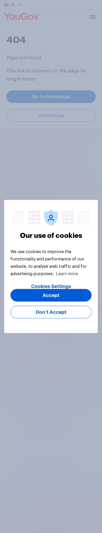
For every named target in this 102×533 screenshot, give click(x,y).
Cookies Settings (51, 286)
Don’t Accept (51, 312)
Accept (51, 295)
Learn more (67, 274)
